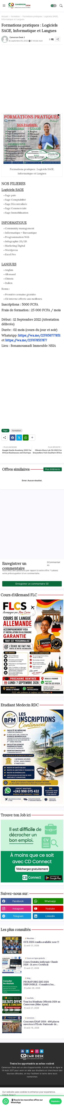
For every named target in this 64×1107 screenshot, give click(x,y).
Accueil (4, 16)
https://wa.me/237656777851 (39, 335)
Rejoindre (55, 1101)
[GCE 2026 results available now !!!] (12, 945)
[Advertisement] (32, 76)
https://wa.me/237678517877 (26, 340)
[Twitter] (19, 438)
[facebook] (22, 1051)
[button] (54, 5)
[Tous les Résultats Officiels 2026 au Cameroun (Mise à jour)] (12, 1004)
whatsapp (50, 901)
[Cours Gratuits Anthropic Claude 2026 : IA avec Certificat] (12, 965)
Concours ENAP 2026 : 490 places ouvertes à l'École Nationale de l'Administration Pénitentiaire (41, 1023)
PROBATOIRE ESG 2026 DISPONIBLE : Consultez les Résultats (38, 983)
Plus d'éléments (52, 469)
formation (15, 16)
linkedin (50, 916)
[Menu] (4, 6)
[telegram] (41, 1051)
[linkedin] (27, 1051)
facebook (18, 901)
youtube (50, 908)
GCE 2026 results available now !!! (41, 942)
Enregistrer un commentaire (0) (32, 583)
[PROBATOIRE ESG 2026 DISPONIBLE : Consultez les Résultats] (12, 985)
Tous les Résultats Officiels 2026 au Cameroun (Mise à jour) (41, 1003)
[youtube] (32, 1051)
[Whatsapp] (26, 438)
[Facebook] (12, 438)
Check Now (8, 1095)
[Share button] (32, 438)
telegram (18, 916)
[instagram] (37, 1051)
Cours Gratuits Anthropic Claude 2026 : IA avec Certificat (40, 963)
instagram (18, 908)
